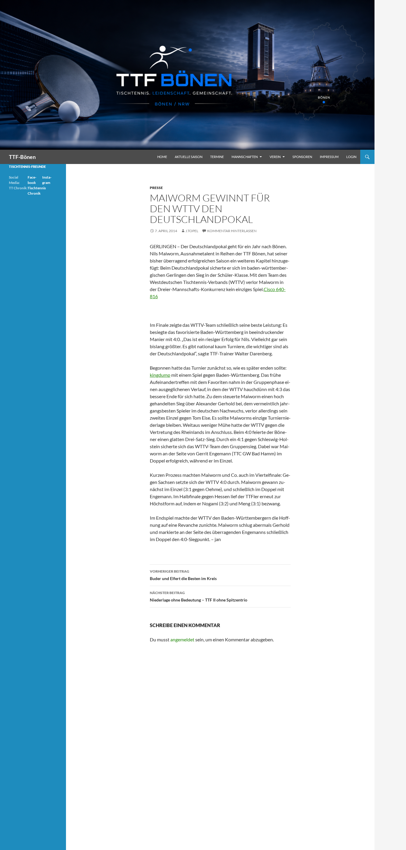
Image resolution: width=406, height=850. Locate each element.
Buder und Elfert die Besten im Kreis (183, 575)
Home (162, 157)
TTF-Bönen (22, 157)
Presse (156, 187)
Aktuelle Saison (188, 157)
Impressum (329, 157)
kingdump (160, 375)
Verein (275, 157)
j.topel (191, 231)
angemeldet (182, 639)
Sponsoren (302, 157)
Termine (217, 157)
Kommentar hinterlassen (231, 231)
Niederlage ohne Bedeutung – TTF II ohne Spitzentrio (198, 596)
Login (351, 157)
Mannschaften (245, 157)
